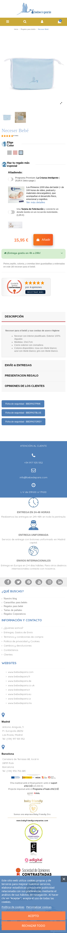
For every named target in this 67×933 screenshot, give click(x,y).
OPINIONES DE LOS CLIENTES (24, 385)
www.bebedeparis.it (19, 689)
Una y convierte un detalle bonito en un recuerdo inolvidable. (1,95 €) (37, 212)
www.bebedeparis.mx (20, 703)
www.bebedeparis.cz (19, 698)
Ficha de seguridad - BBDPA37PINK (23, 404)
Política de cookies (13, 907)
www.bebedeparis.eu (19, 694)
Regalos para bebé (13, 606)
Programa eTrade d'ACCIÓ (46, 789)
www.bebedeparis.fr (19, 676)
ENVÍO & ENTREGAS (18, 365)
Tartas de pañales (13, 610)
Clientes (8, 654)
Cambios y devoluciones (17, 645)
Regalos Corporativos (15, 614)
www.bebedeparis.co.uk (21, 685)
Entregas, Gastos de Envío (18, 632)
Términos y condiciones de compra (23, 636)
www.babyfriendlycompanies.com (32, 820)
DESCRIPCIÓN (14, 316)
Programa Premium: (37, 179)
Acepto (33, 916)
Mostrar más (35, 292)
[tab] (33, 253)
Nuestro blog (10, 598)
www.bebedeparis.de (19, 680)
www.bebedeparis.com (20, 672)
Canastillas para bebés (15, 602)
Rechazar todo (33, 926)
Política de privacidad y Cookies (21, 641)
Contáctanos (11, 650)
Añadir (46, 239)
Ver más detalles (35, 202)
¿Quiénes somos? (13, 627)
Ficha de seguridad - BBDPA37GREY (23, 421)
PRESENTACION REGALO (21, 375)
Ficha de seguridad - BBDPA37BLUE (23, 413)
